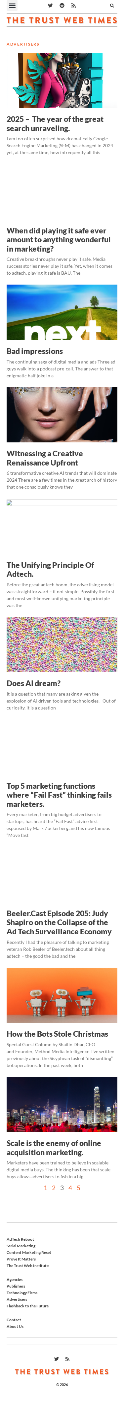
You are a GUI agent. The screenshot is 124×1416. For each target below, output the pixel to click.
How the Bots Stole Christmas (57, 1033)
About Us (15, 1326)
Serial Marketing (21, 1245)
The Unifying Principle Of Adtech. (50, 569)
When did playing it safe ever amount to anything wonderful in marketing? (59, 239)
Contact (14, 1319)
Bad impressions (35, 351)
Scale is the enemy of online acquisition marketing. (54, 1147)
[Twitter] (51, 6)
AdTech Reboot (20, 1239)
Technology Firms (22, 1292)
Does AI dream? (34, 683)
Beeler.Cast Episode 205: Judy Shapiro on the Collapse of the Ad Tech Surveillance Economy (59, 922)
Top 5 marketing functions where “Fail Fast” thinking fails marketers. (59, 795)
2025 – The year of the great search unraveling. (55, 123)
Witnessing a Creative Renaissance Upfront (45, 458)
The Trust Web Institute (28, 1265)
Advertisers (17, 1299)
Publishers (16, 1286)
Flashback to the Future (28, 1305)
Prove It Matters (21, 1259)
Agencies (14, 1279)
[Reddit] (62, 6)
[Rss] (74, 6)
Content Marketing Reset (29, 1252)
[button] (12, 5)
